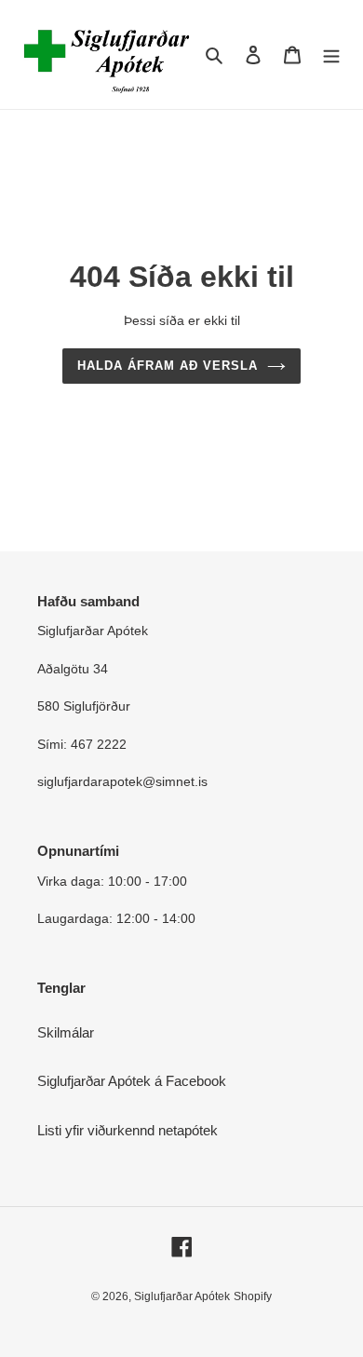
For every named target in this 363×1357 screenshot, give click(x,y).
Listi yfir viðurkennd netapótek (127, 1130)
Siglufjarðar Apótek (182, 1296)
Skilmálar (65, 1032)
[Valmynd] (331, 54)
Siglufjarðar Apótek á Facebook (131, 1081)
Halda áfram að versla (168, 366)
